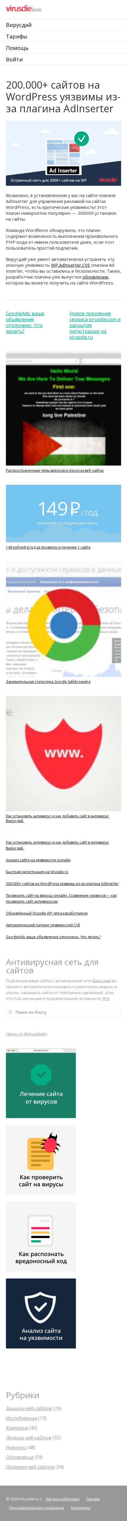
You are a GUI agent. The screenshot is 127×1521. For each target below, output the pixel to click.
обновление (95, 277)
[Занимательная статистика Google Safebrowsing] (63, 676)
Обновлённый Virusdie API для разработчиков (46, 913)
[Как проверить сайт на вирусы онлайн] (41, 1193)
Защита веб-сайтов (29, 1408)
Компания (17, 1428)
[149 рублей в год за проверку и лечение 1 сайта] (63, 542)
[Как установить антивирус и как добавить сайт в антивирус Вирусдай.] (63, 811)
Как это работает (62, 1499)
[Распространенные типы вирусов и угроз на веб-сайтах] (63, 465)
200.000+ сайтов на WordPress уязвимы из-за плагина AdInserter (62, 883)
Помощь (17, 47)
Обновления (19, 1457)
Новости (16, 1447)
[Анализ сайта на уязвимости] (41, 1347)
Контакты (80, 1507)
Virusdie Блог (45, 9)
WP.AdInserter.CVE (70, 265)
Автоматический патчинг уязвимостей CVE (43, 925)
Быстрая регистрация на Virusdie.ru (37, 871)
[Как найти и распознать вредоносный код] (41, 1270)
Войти (14, 59)
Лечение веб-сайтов (28, 1437)
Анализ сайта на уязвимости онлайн (38, 860)
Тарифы (16, 36)
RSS (106, 998)
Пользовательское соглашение (36, 1507)
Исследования (21, 1418)
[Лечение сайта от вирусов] (41, 1116)
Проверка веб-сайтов (30, 1467)
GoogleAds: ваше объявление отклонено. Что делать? (25, 322)
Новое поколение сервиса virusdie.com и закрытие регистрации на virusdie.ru (95, 325)
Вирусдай (19, 24)
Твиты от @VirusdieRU (26, 1034)
